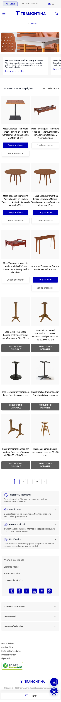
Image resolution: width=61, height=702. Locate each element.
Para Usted (10, 4)
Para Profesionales (30, 4)
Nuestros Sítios (12, 573)
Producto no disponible (15, 348)
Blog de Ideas (11, 566)
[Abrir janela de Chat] (54, 682)
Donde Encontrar (8, 655)
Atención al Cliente (14, 560)
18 (37, 481)
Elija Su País (6, 659)
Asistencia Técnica (13, 580)
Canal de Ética (7, 647)
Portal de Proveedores (11, 651)
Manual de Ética (7, 644)
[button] (54, 691)
